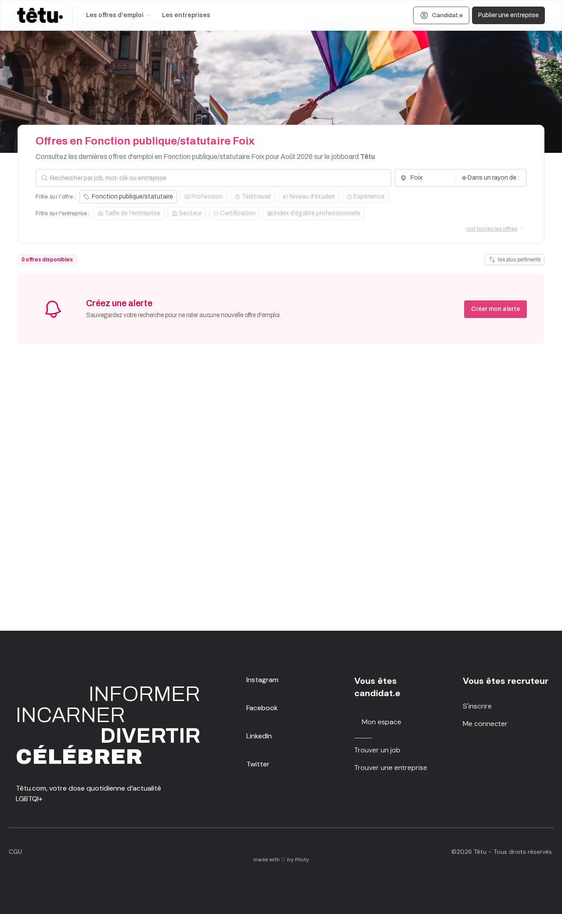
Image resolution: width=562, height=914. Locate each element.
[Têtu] (40, 15)
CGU (15, 852)
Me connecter (485, 723)
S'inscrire (477, 706)
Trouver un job (377, 750)
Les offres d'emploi (115, 15)
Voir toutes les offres (492, 229)
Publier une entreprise (508, 15)
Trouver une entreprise (390, 767)
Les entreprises (186, 15)
